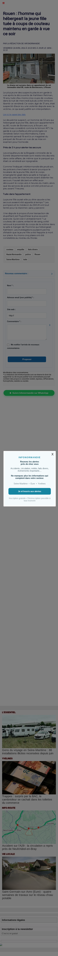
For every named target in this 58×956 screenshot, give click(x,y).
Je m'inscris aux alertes (29, 491)
